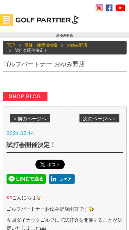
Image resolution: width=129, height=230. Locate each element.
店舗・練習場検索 (40, 45)
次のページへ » (99, 118)
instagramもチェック (99, 7)
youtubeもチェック (120, 7)
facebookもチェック (109, 7)
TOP (11, 45)
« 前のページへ (29, 118)
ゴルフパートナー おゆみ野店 (44, 63)
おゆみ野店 (77, 45)
